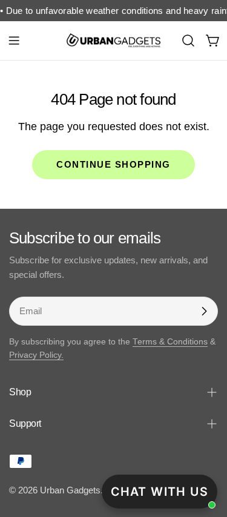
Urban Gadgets (70, 490)
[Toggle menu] (14, 40)
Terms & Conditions (170, 341)
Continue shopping (113, 164)
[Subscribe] (204, 311)
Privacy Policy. (36, 355)
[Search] (188, 40)
